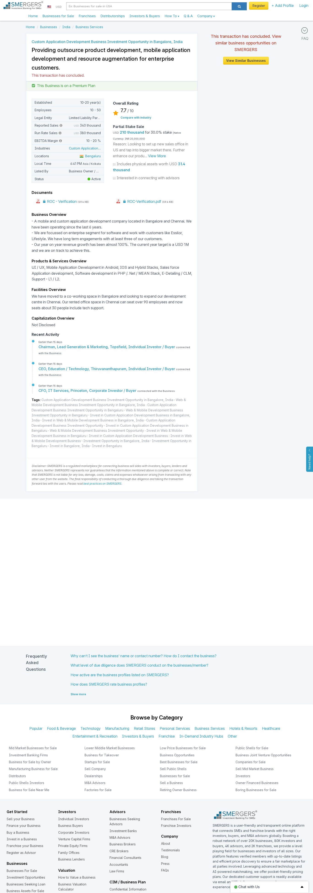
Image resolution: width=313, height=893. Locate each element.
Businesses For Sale (22, 871)
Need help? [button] (309, 462)
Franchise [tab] (167, 736)
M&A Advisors (95, 783)
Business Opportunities (177, 755)
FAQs (165, 870)
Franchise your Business (25, 846)
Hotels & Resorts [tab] (243, 728)
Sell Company (95, 769)
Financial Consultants (125, 858)
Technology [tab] (90, 728)
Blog (164, 857)
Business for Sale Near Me (29, 790)
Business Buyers (70, 826)
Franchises (87, 16)
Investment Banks (123, 831)
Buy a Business (18, 832)
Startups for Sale (97, 762)
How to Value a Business (77, 877)
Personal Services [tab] (175, 728)
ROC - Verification (61, 201)
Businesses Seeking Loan (26, 884)
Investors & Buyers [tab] (138, 736)
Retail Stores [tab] (144, 728)
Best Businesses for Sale (179, 762)
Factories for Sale (98, 790)
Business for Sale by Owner (30, 762)
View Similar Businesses (246, 60)
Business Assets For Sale (25, 891)
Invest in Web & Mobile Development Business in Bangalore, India (93, 420)
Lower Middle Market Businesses (110, 748)
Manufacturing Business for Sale (33, 769)
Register (259, 6)
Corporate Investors (73, 832)
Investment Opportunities (26, 877)
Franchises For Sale (176, 819)
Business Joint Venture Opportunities (263, 755)
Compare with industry (136, 117)
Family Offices (69, 853)
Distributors (17, 776)
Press (165, 864)
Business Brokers (123, 844)
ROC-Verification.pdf (143, 201)
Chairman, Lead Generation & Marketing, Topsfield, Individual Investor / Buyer (107, 347)
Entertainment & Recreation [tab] (95, 736)
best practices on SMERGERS (102, 483)
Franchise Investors (176, 826)
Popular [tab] (35, 728)
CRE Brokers (119, 851)
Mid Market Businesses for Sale (33, 748)
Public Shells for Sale (252, 748)
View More (157, 156)
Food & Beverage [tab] (61, 728)
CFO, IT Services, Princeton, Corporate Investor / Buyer (87, 390)
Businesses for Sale (58, 16)
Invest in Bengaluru (107, 446)
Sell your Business (21, 819)
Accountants (119, 864)
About (165, 843)
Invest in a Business (22, 839)
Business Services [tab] (210, 728)
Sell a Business (171, 783)
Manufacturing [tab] (117, 728)
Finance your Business (24, 826)
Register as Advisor (21, 853)
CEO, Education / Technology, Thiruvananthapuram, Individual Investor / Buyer (107, 368)
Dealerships (94, 776)
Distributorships (112, 16)
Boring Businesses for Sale (256, 790)
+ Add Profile (283, 5)
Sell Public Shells (173, 769)
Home (33, 16)
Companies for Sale (251, 762)
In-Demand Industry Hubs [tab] (201, 736)
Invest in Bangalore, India (70, 446)
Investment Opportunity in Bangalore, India (116, 441)
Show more (78, 694)
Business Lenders (71, 859)
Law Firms (117, 871)
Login (303, 5)
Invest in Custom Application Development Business (128, 436)
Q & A (188, 16)
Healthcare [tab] (271, 728)
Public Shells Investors (26, 783)
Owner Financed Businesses (257, 783)
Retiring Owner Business (178, 790)
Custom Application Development (94, 148)
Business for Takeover (102, 755)
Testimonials (170, 850)
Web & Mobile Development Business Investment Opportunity (97, 430)
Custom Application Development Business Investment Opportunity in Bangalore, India (107, 400)
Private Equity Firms (73, 846)
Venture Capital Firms (74, 839)
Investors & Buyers (144, 16)
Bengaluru (92, 156)
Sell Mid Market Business (255, 769)
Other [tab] (232, 736)
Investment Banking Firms (28, 755)
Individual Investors (73, 819)
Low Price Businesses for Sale (183, 748)
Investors (243, 776)
